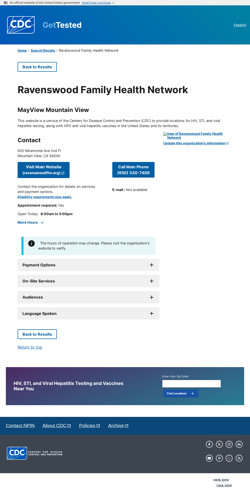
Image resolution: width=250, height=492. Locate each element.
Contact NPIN (20, 425)
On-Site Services (38, 281)
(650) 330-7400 (133, 169)
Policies (87, 425)
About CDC (54, 425)
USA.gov (224, 486)
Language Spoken (39, 313)
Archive (116, 425)
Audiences (32, 297)
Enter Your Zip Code (175, 376)
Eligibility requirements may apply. (45, 197)
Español (240, 25)
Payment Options (38, 264)
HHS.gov (221, 480)
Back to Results (37, 66)
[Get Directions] (197, 136)
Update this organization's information (194, 143)
